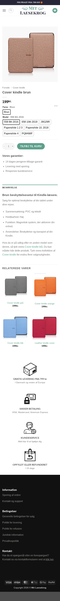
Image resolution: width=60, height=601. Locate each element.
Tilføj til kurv (31, 146)
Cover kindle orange (44, 303)
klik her (49, 559)
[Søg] (10, 10)
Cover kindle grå (15, 303)
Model (5, 117)
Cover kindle (19, 88)
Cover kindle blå (34, 246)
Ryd (56, 106)
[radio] (6, 112)
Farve (5, 107)
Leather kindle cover (45, 343)
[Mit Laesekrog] (33, 10)
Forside (6, 88)
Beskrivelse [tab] (9, 187)
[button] (4, 10)
